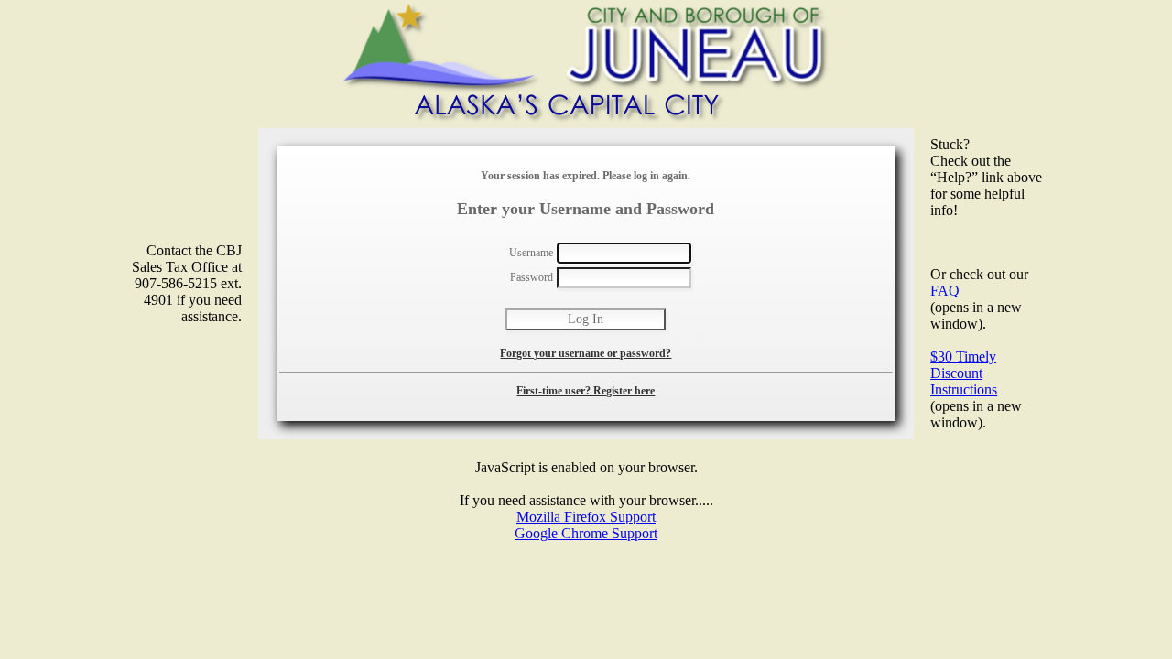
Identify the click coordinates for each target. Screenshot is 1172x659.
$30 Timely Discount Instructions (963, 373)
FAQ (945, 290)
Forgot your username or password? (585, 353)
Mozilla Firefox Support (586, 516)
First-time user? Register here (585, 390)
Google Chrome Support (586, 533)
